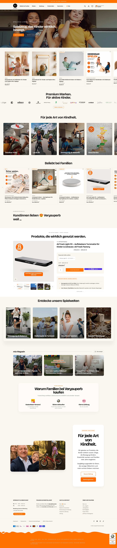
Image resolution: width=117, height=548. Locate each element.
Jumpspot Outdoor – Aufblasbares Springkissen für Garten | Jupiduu (69, 198)
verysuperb (95, 525)
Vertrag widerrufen (19, 514)
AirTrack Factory (62, 241)
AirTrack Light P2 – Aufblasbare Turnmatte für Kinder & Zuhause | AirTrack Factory (96, 198)
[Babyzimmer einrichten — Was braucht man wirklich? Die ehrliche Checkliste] (89, 365)
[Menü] (115, 534)
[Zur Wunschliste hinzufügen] (29, 51)
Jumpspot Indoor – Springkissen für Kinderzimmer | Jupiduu (42, 198)
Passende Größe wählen (64, 255)
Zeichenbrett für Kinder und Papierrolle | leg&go (43, 80)
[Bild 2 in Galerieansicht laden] (27, 287)
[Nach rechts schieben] (97, 1)
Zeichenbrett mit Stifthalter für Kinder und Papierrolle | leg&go (16, 80)
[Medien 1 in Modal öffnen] (33, 261)
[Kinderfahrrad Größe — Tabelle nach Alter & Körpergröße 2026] (27, 365)
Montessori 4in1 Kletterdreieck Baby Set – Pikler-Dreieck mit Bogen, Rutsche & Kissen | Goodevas (17, 198)
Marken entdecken (58, 107)
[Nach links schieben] (19, 1)
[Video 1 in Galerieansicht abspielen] (34, 287)
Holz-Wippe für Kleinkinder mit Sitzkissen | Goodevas (98, 80)
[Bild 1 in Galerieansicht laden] (20, 287)
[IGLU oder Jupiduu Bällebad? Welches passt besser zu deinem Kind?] (58, 365)
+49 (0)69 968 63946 (18, 510)
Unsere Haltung (88, 474)
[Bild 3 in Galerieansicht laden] (40, 287)
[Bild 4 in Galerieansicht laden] (47, 287)
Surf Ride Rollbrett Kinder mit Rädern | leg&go (70, 80)
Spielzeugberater (88, 479)
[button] (34, 6)
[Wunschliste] (92, 6)
